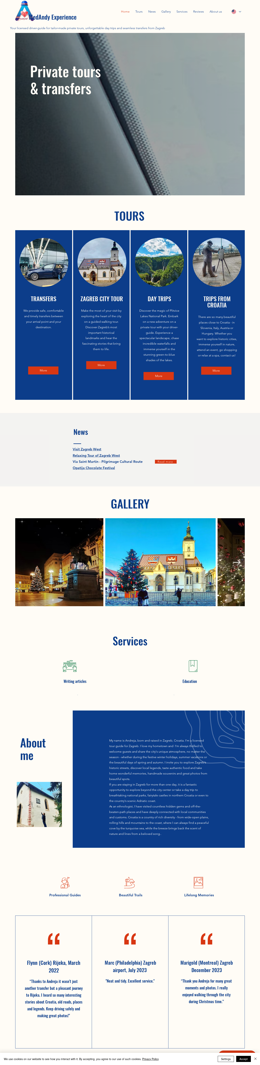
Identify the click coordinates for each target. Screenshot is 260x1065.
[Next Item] (236, 562)
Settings (226, 1059)
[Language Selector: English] (236, 11)
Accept (243, 1059)
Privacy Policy (150, 1059)
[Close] (255, 1059)
